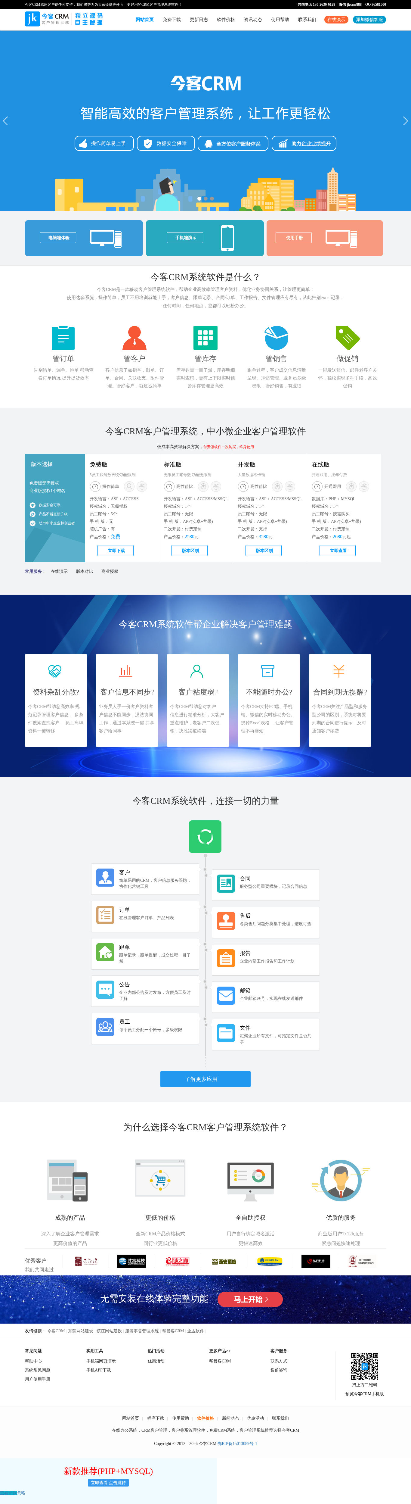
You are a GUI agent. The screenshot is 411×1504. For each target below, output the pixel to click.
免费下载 (172, 19)
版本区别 (190, 550)
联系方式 (278, 1361)
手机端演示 (185, 238)
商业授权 (109, 571)
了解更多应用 (201, 1079)
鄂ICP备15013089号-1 (237, 1443)
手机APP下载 (98, 1370)
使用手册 (294, 238)
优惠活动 (156, 1361)
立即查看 (338, 550)
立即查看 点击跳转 (108, 1483)
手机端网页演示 (101, 1361)
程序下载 (155, 1418)
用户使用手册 (37, 1379)
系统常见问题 (37, 1370)
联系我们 (307, 19)
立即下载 (116, 550)
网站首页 (145, 19)
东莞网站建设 (80, 1331)
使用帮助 (280, 19)
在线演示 (336, 19)
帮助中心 (33, 1361)
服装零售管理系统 (142, 1331)
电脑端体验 (59, 238)
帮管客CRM (173, 1331)
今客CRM (56, 1331)
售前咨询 (278, 1370)
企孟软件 (195, 1331)
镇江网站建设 (109, 1331)
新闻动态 (230, 1418)
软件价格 (226, 19)
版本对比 (84, 571)
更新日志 (199, 19)
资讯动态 (253, 19)
